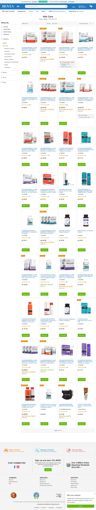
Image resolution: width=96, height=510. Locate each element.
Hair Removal (8, 56)
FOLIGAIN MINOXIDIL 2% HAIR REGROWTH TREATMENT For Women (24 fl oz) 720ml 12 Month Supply (30, 362)
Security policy (59, 507)
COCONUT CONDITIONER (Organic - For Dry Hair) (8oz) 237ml (85, 406)
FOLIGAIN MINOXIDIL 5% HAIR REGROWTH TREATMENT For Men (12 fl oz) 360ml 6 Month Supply (48, 49)
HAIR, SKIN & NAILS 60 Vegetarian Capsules (64, 231)
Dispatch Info (74, 485)
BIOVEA (62, 235)
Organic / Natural (8, 59)
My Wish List (43, 481)
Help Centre (73, 479)
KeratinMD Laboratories (65, 409)
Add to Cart (25, 73)
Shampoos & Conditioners (11, 62)
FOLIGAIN (25, 52)
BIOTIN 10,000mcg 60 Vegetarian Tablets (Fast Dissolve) (67, 319)
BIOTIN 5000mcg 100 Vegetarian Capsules (85, 231)
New (37, 11)
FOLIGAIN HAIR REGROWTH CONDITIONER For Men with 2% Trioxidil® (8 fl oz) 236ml (48, 320)
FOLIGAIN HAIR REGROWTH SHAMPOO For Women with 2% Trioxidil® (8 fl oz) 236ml (85, 362)
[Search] (66, 6)
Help (73, 7)
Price (4, 82)
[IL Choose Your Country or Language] (18, 6)
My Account (42, 479)
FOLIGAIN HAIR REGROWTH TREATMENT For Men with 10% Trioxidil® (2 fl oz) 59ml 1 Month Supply (48, 191)
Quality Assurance (13, 481)
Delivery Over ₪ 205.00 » (57, 11)
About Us (11, 479)
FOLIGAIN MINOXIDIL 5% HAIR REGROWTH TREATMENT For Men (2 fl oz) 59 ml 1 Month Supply (29, 150)
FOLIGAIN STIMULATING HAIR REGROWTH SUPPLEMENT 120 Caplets (30, 99)
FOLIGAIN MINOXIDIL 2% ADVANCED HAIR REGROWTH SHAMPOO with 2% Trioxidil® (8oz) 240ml (85, 191)
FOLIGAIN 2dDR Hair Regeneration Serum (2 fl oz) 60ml (85, 320)
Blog (10, 483)
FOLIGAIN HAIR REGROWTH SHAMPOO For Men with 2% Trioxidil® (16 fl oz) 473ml (29, 320)
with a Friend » (76, 11)
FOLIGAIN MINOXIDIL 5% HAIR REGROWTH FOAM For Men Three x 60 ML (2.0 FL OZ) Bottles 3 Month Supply (66, 49)
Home (41, 19)
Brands (31, 11)
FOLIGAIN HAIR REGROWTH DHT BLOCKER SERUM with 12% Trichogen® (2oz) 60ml (86, 150)
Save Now (48, 469)
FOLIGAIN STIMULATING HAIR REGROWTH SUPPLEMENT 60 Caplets (85, 276)
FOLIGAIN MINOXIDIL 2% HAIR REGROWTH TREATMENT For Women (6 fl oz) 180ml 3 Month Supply (29, 191)
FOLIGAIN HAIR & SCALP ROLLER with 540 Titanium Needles (65, 191)
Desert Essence (82, 409)
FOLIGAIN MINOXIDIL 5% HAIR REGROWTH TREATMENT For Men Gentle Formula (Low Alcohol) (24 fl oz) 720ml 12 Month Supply (48, 232)
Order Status (74, 481)
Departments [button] (21, 11)
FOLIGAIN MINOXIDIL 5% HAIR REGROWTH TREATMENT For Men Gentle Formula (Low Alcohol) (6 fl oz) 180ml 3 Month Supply (85, 49)
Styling (6, 65)
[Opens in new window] (14, 467)
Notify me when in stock (66, 66)
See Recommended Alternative (66, 64)
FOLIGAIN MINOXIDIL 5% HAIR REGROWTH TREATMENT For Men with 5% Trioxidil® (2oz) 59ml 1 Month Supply (48, 150)
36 (90, 23)
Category (6, 39)
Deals (43, 11)
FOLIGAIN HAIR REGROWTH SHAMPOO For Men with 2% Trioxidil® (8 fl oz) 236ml (66, 150)
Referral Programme (45, 483)
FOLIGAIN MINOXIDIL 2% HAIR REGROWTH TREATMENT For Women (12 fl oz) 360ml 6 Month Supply (67, 276)
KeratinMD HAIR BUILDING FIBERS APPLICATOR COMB (66, 405)
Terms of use (43, 507)
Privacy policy (51, 507)
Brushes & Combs (9, 48)
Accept (80, 506)
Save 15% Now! (10, 11)
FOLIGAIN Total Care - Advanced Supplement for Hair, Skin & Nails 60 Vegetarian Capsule (48, 406)
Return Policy (74, 487)
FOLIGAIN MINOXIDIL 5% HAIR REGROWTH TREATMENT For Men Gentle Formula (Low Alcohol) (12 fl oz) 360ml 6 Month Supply (67, 99)
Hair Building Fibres (9, 54)
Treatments (7, 67)
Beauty (46, 19)
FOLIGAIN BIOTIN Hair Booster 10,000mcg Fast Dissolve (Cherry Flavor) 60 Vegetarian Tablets (48, 276)
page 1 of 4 (57, 430)
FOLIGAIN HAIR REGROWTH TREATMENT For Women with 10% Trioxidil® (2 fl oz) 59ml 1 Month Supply (66, 362)
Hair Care (5, 46)
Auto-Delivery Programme (46, 485)
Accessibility (36, 507)
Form (4, 77)
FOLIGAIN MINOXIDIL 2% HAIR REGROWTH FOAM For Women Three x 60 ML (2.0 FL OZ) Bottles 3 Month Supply (29, 276)
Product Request (75, 483)
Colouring (7, 51)
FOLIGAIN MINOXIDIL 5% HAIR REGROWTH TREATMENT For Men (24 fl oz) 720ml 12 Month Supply (48, 99)
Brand (5, 72)
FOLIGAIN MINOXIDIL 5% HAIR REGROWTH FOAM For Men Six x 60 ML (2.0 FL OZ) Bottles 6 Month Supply (85, 99)
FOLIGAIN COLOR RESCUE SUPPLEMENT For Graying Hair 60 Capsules (29, 232)
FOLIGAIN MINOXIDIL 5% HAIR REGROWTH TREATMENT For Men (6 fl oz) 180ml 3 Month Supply (29, 49)
